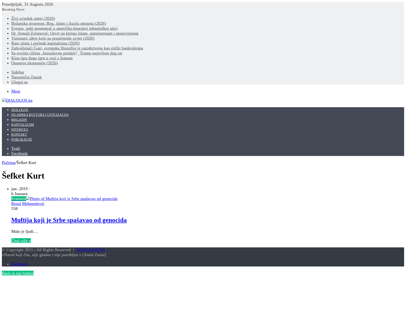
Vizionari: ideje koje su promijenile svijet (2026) (52, 38)
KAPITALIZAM (22, 125)
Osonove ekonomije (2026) (34, 63)
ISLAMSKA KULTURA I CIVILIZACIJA (40, 115)
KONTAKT (19, 134)
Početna (8, 162)
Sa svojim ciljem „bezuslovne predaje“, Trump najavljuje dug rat (66, 53)
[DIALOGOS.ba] (17, 100)
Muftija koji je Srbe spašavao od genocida (69, 220)
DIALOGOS (19, 110)
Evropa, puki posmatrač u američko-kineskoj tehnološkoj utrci (64, 28)
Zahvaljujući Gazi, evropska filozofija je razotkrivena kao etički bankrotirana (77, 48)
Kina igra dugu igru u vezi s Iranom (42, 58)
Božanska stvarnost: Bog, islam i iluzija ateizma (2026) (58, 23)
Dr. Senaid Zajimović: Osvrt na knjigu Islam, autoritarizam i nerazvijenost (74, 33)
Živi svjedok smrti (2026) (33, 18)
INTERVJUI (19, 129)
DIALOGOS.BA (90, 249)
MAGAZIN (19, 120)
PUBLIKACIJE (21, 139)
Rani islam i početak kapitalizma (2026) (45, 43)
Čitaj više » (21, 240)
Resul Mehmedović (27, 203)
